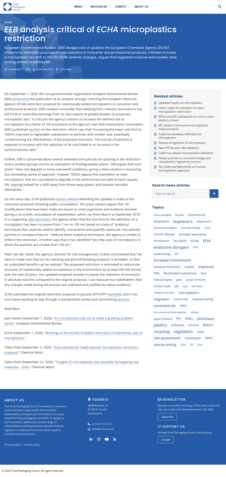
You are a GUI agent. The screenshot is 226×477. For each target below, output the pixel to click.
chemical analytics (165, 228)
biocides (179, 214)
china (207, 227)
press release (68, 199)
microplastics (189, 293)
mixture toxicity (202, 299)
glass (179, 279)
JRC (177, 286)
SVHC (209, 338)
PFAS (189, 319)
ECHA (195, 240)
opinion (34, 129)
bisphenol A (183, 221)
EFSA (207, 240)
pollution (177, 325)
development (161, 240)
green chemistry (196, 279)
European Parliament (167, 266)
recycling (162, 331)
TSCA (183, 344)
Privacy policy (12, 444)
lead (185, 286)
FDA (156, 273)
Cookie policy (32, 444)
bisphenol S (204, 221)
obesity (194, 312)
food (203, 273)
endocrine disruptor (171, 247)
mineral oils (181, 299)
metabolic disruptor (164, 292)
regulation (183, 331)
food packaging (163, 279)
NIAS (183, 306)
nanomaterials (165, 306)
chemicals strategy (190, 227)
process (123, 299)
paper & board (163, 318)
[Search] (214, 193)
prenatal (194, 325)
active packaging (162, 214)
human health (162, 286)
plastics (160, 325)
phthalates (205, 318)
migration (161, 299)
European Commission (172, 260)
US (191, 344)
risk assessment (167, 338)
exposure (206, 266)
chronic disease (164, 234)
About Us (141, 7)
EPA (195, 247)
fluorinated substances (180, 273)
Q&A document (39, 219)
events (189, 267)
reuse (200, 331)
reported (113, 294)
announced (20, 99)
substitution (193, 338)
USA (199, 344)
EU (176, 254)
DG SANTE (180, 241)
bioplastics (161, 221)
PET (178, 319)
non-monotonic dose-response (170, 312)
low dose (197, 286)
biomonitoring (196, 214)
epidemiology (162, 254)
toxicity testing (165, 345)
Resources (99, 7)
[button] (219, 6)
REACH (208, 325)
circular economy (192, 234)
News (78, 7)
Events (120, 7)
